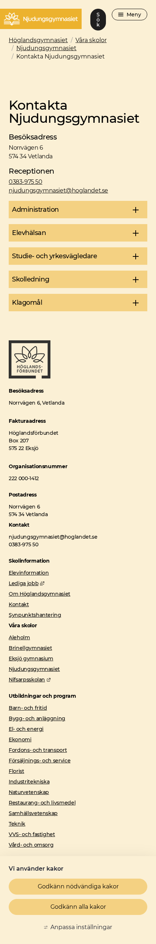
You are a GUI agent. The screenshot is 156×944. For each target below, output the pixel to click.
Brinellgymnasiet (30, 648)
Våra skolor (91, 40)
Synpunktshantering (35, 615)
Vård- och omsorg (31, 845)
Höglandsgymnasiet (38, 40)
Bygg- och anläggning (37, 718)
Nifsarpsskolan (30, 679)
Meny (134, 14)
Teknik (17, 824)
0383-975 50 (25, 181)
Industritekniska (29, 781)
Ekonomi (20, 739)
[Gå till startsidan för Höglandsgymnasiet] (29, 376)
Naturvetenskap (29, 792)
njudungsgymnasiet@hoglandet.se (58, 190)
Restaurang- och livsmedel (42, 802)
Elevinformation (29, 573)
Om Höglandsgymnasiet (39, 594)
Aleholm (19, 637)
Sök (98, 19)
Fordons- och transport (38, 750)
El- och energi (26, 729)
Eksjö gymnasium (31, 658)
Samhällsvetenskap (33, 813)
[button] (78, 209)
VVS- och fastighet (32, 834)
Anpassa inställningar (81, 927)
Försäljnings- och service (39, 760)
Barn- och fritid (28, 708)
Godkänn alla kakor (78, 906)
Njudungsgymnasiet (46, 48)
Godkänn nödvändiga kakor (78, 886)
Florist (16, 771)
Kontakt (19, 604)
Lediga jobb (26, 583)
